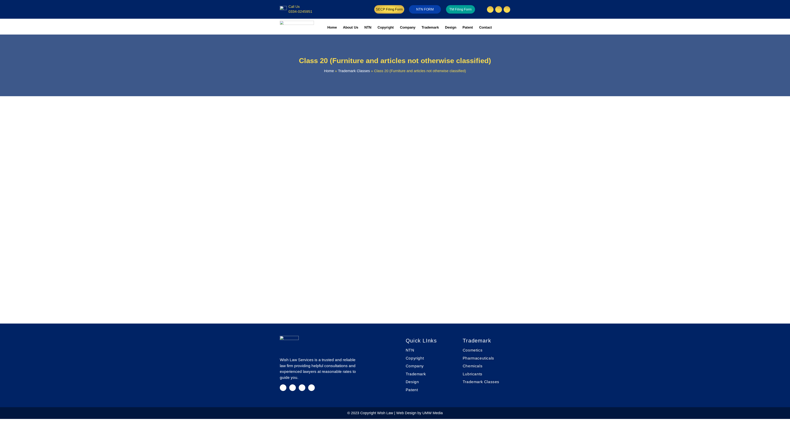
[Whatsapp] (311, 387)
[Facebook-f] (292, 387)
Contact (485, 27)
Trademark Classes (354, 71)
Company (407, 27)
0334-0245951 (300, 11)
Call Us (294, 7)
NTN (367, 27)
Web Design (406, 413)
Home (332, 27)
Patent (467, 27)
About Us (350, 27)
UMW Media (432, 413)
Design (450, 27)
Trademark (430, 27)
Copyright (386, 27)
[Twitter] (302, 387)
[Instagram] (490, 9)
